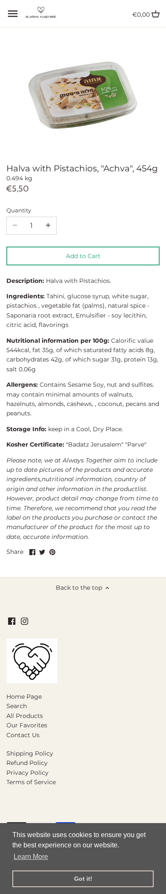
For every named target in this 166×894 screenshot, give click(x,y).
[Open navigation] (12, 13)
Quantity (18, 210)
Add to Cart (83, 256)
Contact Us (23, 735)
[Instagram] (24, 621)
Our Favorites (26, 725)
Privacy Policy (27, 772)
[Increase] (48, 225)
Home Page (24, 696)
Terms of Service (31, 782)
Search (16, 706)
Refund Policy (27, 763)
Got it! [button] (83, 878)
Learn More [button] (31, 856)
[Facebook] (11, 621)
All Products (24, 716)
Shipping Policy (29, 753)
